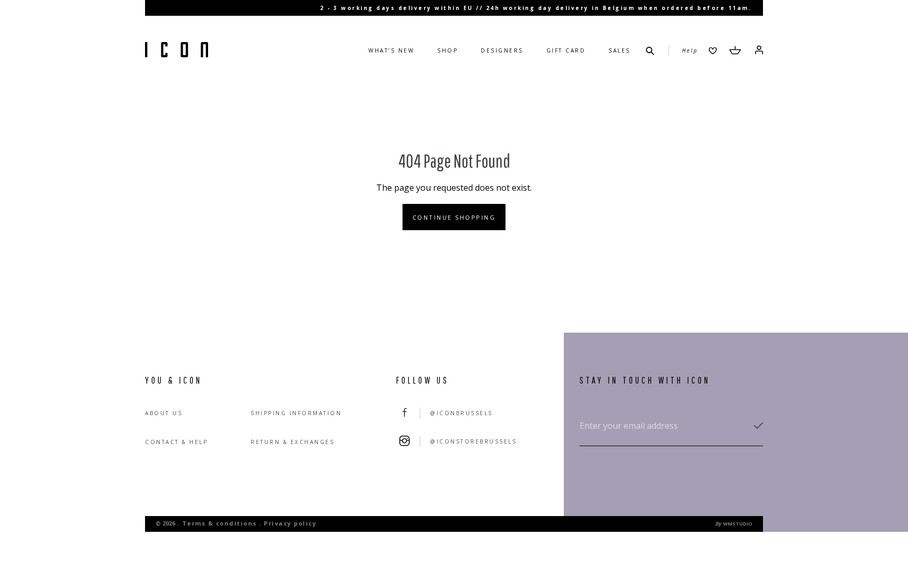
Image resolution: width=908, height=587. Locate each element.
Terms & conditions (219, 523)
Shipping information (296, 413)
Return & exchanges (292, 442)
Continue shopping (454, 217)
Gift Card (566, 50)
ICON (176, 50)
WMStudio (737, 523)
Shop (447, 50)
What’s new (391, 50)
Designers (502, 50)
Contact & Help (176, 442)
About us (163, 413)
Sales (619, 50)
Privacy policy (290, 523)
